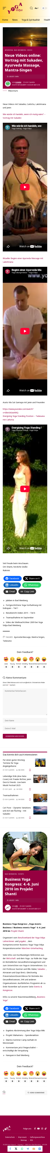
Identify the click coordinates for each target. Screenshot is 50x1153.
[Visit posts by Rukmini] (8, 84)
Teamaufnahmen (10, 795)
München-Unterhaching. (32, 948)
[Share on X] (16, 1149)
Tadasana (7, 640)
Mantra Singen (38, 637)
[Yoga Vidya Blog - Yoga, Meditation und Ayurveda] (15, 8)
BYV (16, 906)
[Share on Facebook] (10, 1149)
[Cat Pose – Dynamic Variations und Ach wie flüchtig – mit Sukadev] (40, 810)
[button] (5, 8)
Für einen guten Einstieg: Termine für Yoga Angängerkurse (14, 762)
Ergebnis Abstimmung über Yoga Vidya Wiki (25, 1030)
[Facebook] (35, 1128)
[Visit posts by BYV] (8, 907)
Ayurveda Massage (22, 637)
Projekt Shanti (17, 931)
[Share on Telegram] (28, 1149)
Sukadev (41, 969)
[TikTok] (45, 1128)
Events (21, 874)
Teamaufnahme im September (20, 617)
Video (29, 50)
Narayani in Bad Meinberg (17, 1055)
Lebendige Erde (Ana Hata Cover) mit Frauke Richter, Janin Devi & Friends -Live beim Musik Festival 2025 (17, 780)
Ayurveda (9, 50)
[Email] (34, 1149)
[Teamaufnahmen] (40, 798)
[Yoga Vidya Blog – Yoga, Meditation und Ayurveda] (6, 1128)
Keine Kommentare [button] (37, 1093)
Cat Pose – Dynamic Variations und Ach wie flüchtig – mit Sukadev (17, 810)
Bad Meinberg (20, 50)
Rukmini (18, 82)
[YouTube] (38, 1128)
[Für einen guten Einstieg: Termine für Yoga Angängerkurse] (40, 762)
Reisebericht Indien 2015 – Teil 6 (20, 612)
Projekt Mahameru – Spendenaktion (22, 1035)
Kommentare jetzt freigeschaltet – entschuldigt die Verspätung (20, 1049)
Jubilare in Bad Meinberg (17, 600)
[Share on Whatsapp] (22, 1149)
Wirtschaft (11, 958)
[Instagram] (42, 1128)
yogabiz (22, 941)
